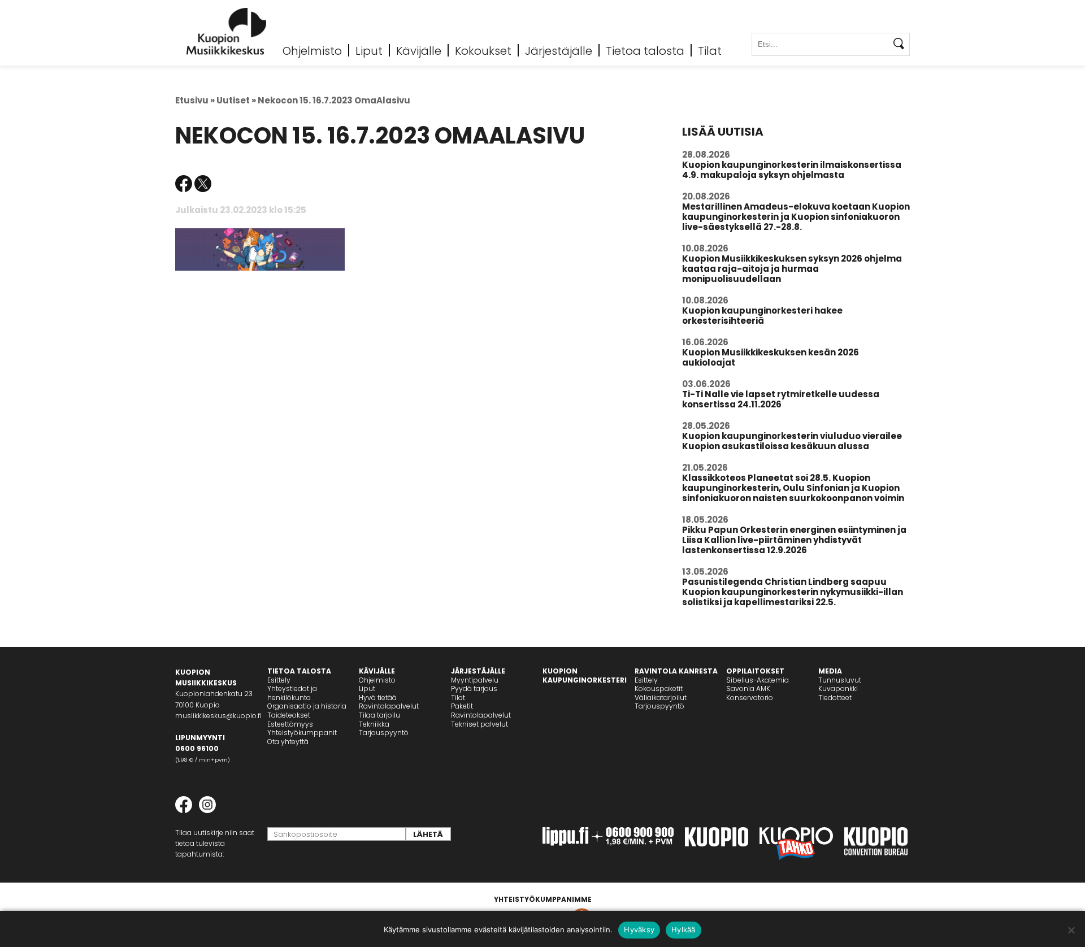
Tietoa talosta (645, 50)
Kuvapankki (838, 688)
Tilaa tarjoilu (379, 715)
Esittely (278, 680)
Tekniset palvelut (479, 724)
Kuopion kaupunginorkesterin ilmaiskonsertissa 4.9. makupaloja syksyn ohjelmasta (791, 170)
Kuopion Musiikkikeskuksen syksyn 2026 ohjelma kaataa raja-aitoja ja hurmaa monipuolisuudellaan (792, 269)
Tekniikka (374, 724)
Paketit (462, 706)
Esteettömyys (290, 724)
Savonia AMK (748, 688)
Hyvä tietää (378, 697)
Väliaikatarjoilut (661, 697)
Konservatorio (749, 697)
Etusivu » (195, 100)
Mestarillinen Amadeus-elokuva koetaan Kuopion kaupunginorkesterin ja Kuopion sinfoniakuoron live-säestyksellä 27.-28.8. (796, 217)
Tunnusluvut (839, 680)
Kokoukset (483, 50)
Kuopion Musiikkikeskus (226, 31)
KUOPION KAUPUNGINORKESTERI (584, 675)
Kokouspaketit (659, 688)
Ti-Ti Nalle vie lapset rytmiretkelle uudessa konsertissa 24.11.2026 (780, 399)
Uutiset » (236, 100)
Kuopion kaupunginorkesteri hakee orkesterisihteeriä (762, 316)
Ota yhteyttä (288, 741)
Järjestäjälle (558, 50)
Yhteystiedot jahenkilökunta (292, 693)
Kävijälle (418, 50)
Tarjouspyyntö (384, 732)
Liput (369, 50)
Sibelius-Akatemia (757, 680)
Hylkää (683, 929)
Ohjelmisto (312, 50)
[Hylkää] (1071, 930)
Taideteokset (288, 715)
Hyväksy (639, 929)
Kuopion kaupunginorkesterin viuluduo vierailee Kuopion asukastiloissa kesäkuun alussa (792, 441)
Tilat (710, 50)
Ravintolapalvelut (389, 706)
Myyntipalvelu (474, 680)
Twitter (202, 183)
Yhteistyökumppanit (302, 732)
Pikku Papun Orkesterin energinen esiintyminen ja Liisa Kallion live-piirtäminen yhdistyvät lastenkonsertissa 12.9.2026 (794, 540)
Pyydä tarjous (474, 688)
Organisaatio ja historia (306, 706)
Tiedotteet (835, 697)
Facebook (183, 183)
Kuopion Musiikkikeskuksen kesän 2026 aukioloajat (770, 357)
